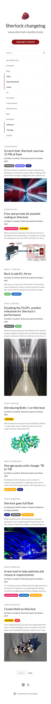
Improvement (11, 103)
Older (30, 673)
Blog (8, 71)
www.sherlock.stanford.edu (25, 32)
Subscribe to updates (25, 42)
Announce (10, 65)
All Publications (12, 60)
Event (8, 87)
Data (8, 76)
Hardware (10, 98)
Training (9, 130)
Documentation (12, 82)
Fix (7, 92)
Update (9, 135)
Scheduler (10, 119)
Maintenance (11, 108)
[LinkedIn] (24, 684)
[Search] (44, 52)
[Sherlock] (25, 16)
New (8, 114)
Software (10, 124)
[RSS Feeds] (28, 684)
